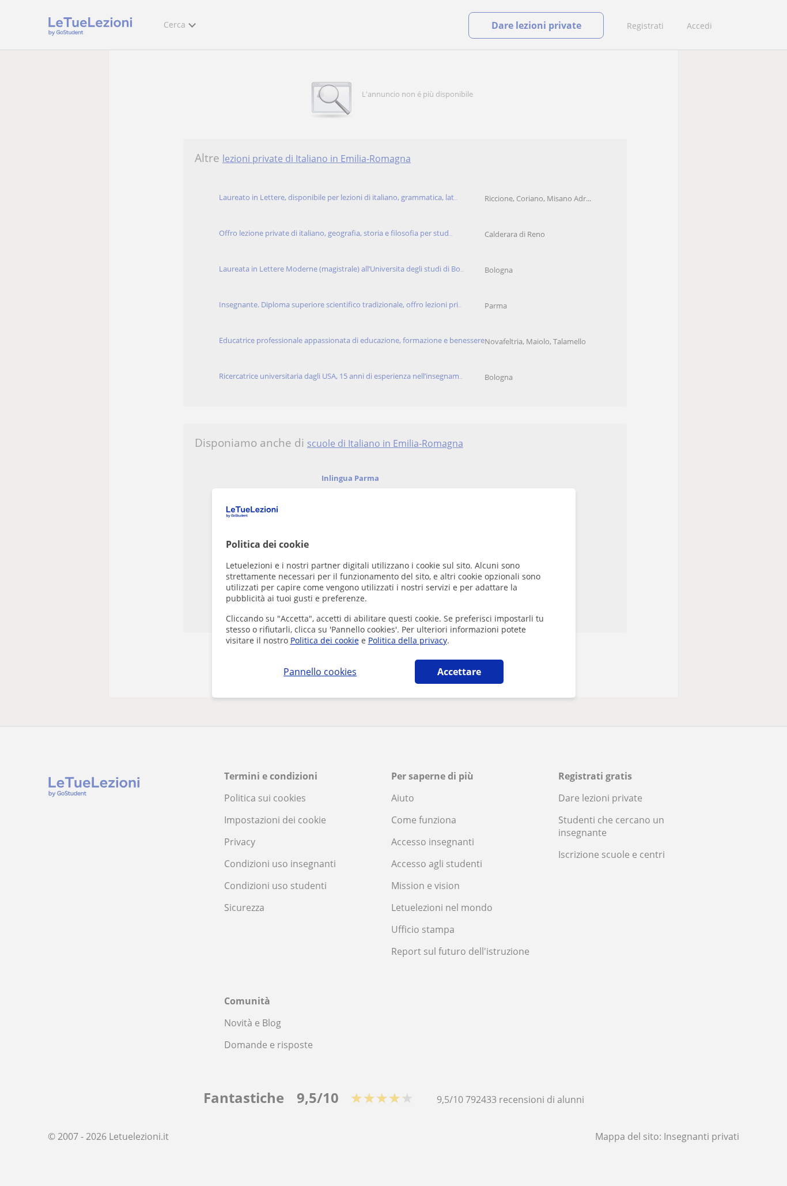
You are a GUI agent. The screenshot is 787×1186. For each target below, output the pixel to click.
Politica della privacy (407, 640)
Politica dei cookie (324, 640)
